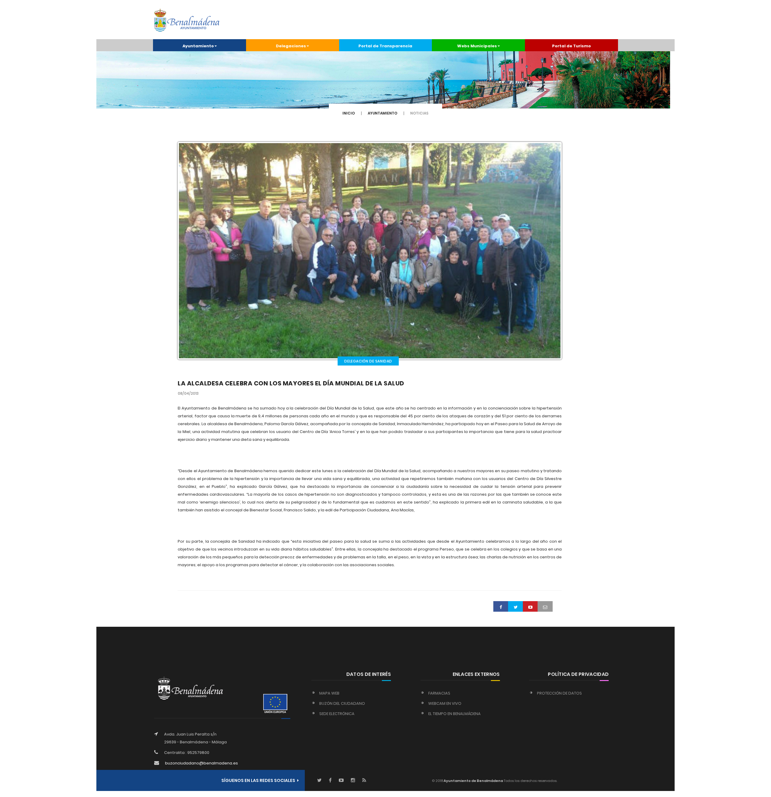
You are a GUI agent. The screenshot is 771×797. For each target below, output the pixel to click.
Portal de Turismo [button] (571, 46)
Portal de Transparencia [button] (385, 46)
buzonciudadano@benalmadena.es (201, 763)
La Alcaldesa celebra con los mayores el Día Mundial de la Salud (291, 383)
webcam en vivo (444, 703)
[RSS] (364, 780)
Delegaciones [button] (291, 46)
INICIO (348, 113)
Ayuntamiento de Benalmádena (473, 780)
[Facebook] (330, 780)
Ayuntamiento (382, 113)
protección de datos (559, 693)
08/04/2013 (188, 393)
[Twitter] (319, 780)
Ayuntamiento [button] (198, 46)
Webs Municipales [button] (477, 46)
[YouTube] (341, 780)
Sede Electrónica (336, 714)
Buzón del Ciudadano (342, 703)
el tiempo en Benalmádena (454, 714)
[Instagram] (353, 780)
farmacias (439, 693)
